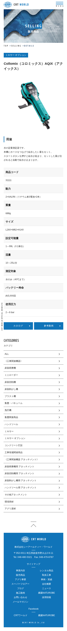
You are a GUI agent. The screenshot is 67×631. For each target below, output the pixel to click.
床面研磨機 (10, 368)
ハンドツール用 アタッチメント (20, 487)
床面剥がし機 (11, 389)
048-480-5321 (24, 557)
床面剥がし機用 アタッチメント (20, 480)
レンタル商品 (46, 570)
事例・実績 (46, 579)
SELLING (16, 46)
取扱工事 (46, 575)
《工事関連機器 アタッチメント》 (22, 459)
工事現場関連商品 (14, 452)
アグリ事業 (20, 579)
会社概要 (46, 584)
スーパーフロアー (20, 584)
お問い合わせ (20, 597)
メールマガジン (20, 601)
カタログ (18, 326)
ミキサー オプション (15, 438)
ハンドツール (11, 424)
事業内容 (20, 570)
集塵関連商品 (11, 417)
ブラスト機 (10, 396)
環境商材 (9, 501)
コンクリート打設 (14, 445)
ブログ (20, 588)
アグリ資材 (10, 508)
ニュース (46, 588)
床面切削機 (10, 382)
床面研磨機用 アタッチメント (19, 466)
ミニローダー (11, 375)
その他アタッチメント (16, 494)
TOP (6, 46)
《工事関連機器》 (14, 361)
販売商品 (20, 575)
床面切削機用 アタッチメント (19, 473)
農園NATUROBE (46, 593)
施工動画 (20, 593)
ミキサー (9, 431)
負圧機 (8, 410)
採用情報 (46, 597)
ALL (7, 354)
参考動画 (49, 326)
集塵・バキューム (14, 403)
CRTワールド (20, 615)
